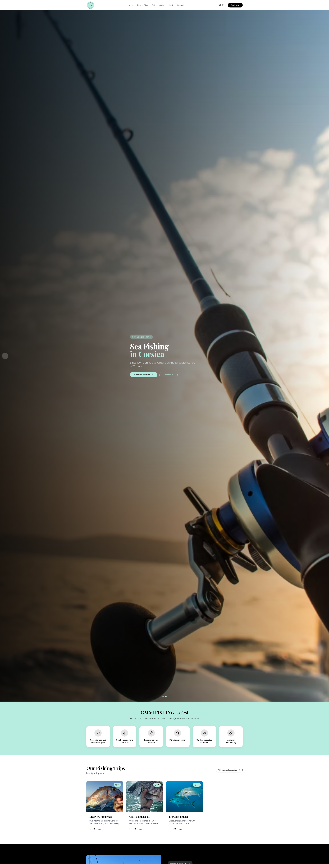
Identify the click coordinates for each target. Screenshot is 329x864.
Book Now (235, 5)
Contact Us (168, 374)
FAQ (171, 5)
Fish (153, 5)
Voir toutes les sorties (227, 770)
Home (130, 5)
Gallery (162, 5)
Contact (180, 5)
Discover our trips (142, 374)
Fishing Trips (142, 5)
